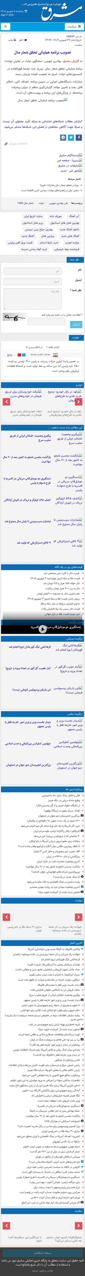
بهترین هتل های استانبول (64, 223)
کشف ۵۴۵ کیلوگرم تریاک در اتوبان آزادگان (27, 500)
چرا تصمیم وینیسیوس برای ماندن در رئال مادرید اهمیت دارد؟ (49, 1126)
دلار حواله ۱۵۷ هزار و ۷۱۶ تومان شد (61, 583)
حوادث (78, 900)
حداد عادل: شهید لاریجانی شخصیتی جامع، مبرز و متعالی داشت (47, 970)
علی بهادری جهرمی (58, 203)
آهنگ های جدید (70, 236)
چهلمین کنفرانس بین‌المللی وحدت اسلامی (28, 743)
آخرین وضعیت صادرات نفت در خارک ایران (58, 861)
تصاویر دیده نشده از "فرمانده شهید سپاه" (59, 892)
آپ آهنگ (74, 216)
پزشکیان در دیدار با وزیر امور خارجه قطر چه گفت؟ (55, 1045)
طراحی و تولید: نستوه (42, 1271)
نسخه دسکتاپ (42, 1253)
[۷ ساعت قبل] (67, 506)
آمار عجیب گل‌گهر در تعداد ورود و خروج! (28, 668)
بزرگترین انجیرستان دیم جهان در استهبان (28, 765)
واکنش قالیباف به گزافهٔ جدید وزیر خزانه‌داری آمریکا (54, 949)
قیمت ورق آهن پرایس (20, 243)
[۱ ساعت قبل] (67, 442)
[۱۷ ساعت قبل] (23, 1225)
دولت (41, 203)
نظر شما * (75, 290)
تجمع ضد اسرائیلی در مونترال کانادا (61, 1121)
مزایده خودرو (72, 243)
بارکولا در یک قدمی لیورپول (66, 1142)
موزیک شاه (56, 216)
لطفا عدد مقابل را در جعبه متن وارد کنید (61, 315)
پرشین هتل (47, 236)
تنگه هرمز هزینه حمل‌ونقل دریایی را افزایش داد (55, 1096)
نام (79, 270)
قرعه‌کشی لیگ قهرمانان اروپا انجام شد (30, 647)
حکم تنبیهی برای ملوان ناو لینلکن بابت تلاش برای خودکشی (50, 1010)
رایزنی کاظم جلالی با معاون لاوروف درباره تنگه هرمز (53, 1070)
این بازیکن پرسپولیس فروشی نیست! (31, 689)
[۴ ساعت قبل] (67, 463)
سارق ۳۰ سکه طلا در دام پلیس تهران (24, 929)
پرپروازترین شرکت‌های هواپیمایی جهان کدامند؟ (55, 872)
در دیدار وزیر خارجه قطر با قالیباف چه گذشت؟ (56, 1055)
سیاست (72, 26)
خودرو (79, 385)
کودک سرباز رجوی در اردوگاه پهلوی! (62, 811)
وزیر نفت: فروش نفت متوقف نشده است (59, 1101)
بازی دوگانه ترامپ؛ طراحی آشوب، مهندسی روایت (54, 1182)
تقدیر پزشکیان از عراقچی (67, 1060)
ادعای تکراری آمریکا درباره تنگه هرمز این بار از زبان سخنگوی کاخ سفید (44, 1086)
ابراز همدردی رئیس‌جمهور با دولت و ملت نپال (56, 1187)
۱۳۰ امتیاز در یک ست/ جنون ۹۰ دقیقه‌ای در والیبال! (53, 821)
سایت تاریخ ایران (33, 216)
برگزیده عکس (74, 714)
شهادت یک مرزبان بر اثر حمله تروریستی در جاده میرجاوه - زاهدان (64, 930)
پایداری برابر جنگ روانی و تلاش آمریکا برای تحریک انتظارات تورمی (46, 1050)
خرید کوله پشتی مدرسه (34, 249)
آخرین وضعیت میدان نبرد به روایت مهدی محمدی (55, 887)
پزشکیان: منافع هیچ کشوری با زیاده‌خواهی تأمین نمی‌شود (51, 1075)
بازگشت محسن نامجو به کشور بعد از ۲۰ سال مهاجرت (27, 459)
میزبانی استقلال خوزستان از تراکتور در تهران (57, 1157)
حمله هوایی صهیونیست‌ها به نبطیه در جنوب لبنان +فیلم (51, 1147)
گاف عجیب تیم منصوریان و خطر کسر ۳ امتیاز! (56, 851)
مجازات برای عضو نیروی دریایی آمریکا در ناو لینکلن (54, 841)
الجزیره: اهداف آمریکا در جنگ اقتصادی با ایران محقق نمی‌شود (48, 1136)
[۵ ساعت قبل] (67, 485)
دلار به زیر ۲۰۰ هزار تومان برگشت (62, 588)
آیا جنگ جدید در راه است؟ (66, 877)
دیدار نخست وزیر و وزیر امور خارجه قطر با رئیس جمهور (28, 724)
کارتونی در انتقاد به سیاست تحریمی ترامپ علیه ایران (53, 1167)
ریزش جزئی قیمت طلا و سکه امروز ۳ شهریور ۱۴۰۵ (53, 599)
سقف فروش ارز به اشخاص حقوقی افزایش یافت (55, 990)
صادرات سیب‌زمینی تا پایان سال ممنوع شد (28, 521)
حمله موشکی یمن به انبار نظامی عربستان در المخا (55, 1111)
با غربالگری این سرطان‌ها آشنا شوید (25, 1239)
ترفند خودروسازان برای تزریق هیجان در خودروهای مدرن (26, 413)
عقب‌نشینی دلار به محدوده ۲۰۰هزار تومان (58, 594)
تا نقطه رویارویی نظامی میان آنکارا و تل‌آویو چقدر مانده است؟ (49, 846)
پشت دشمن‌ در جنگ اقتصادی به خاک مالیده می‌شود (53, 882)
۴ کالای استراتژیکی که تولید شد (34, 542)
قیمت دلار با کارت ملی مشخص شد (62, 573)
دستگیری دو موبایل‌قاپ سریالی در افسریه (56, 627)
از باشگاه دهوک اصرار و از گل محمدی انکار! (58, 806)
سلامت (78, 1211)
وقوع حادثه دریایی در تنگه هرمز (64, 800)
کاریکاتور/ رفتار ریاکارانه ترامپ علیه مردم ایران (57, 831)
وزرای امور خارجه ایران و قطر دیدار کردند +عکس (55, 1197)
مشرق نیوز (53, 10)
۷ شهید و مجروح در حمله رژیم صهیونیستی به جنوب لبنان (51, 1005)
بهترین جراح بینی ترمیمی (39, 229)
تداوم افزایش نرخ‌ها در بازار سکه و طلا (60, 604)
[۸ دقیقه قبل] (67, 653)
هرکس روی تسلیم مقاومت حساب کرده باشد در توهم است (49, 1192)
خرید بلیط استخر (49, 243)
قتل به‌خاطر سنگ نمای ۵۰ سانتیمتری (61, 795)
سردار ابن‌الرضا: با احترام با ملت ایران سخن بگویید (54, 975)
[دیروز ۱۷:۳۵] (67, 696)
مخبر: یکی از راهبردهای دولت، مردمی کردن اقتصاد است (50, 190)
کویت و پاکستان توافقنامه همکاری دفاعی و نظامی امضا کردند (49, 1035)
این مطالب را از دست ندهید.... (65, 427)
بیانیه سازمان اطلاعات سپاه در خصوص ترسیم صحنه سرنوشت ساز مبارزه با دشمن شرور (44, 1017)
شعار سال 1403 (25, 203)
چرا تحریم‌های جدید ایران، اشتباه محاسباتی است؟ (54, 1162)
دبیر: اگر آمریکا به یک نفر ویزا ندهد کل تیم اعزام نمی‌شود (50, 826)
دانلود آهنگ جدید (69, 229)
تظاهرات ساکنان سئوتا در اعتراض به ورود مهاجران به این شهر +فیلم (45, 1080)
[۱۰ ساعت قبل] (62, 1225)
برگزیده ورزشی (74, 639)
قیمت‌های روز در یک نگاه (68, 567)
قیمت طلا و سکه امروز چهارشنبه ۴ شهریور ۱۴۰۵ (55, 578)
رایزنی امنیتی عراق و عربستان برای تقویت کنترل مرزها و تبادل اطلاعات (44, 1065)
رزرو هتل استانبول (33, 223)
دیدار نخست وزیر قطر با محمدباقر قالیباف (58, 985)
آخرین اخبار (76, 943)
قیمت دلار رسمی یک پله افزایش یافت (60, 609)
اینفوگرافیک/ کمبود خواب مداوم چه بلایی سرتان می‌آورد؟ (64, 1239)
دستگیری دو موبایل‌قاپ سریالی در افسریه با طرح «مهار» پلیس (27, 480)
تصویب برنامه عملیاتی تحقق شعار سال (42, 52)
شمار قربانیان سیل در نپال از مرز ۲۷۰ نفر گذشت (55, 1152)
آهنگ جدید (28, 236)
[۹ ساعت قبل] (67, 674)
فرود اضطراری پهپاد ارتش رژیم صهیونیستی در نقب (54, 1024)
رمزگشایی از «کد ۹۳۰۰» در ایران (63, 857)
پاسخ (9, 355)
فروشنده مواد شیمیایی (66, 249)
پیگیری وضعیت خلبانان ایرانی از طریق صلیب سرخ (30, 438)
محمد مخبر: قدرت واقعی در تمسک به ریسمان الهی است (51, 1172)
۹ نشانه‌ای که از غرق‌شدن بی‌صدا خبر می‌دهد (56, 836)
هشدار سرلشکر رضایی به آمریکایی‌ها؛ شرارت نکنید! (53, 965)
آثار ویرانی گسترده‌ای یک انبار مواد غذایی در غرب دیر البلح (51, 1203)
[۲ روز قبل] (62, 399)
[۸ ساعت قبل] (67, 528)
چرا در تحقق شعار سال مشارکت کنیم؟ (59, 185)
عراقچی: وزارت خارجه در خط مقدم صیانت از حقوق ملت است (49, 980)
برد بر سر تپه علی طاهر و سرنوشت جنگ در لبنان (55, 1040)
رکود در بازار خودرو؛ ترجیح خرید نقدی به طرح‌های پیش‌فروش (64, 413)
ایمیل (78, 280)
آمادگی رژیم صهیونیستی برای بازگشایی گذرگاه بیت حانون (51, 1090)
